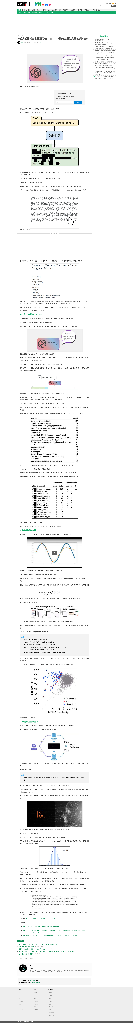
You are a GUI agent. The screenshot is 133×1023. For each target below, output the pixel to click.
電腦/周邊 (65, 10)
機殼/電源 (54, 10)
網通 (60, 10)
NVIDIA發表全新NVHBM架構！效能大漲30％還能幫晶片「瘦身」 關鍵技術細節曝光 (104, 77)
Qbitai (21, 42)
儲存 (49, 10)
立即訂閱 (78, 102)
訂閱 (115, 3)
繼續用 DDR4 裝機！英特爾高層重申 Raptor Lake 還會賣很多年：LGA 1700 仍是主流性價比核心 (105, 52)
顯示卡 (39, 10)
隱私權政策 (26, 1021)
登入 (107, 3)
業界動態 (86, 10)
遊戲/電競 (72, 10)
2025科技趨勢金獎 (95, 10)
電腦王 (24, 4)
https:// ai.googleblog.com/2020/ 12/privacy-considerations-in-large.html (42, 926)
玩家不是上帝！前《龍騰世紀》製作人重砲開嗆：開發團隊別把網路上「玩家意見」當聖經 (46, 951)
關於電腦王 (20, 1021)
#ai (36, 959)
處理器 (28, 10)
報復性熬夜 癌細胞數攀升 (26, 946)
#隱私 (26, 959)
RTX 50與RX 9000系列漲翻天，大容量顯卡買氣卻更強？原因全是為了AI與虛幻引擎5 (104, 56)
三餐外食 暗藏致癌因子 (26, 954)
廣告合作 (39, 1021)
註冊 (110, 3)
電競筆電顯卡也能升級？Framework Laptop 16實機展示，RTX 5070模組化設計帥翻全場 (105, 68)
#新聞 (31, 959)
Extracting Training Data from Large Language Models (41, 918)
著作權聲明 (33, 1021)
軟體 (47, 12)
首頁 (18, 35)
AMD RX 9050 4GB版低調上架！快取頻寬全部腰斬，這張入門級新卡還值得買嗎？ (105, 64)
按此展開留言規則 (35, 982)
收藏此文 (41, 42)
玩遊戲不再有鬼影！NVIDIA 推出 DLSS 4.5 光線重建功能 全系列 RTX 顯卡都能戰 (104, 47)
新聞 (19, 10)
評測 (23, 10)
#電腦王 (20, 959)
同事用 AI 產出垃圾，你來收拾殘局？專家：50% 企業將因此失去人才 (40, 944)
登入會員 (32, 980)
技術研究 (52, 12)
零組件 (19, 12)
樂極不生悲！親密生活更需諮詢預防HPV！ (32, 949)
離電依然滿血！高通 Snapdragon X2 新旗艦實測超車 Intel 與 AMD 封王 (105, 40)
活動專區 (79, 10)
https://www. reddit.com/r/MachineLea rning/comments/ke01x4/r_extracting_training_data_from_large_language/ (53, 935)
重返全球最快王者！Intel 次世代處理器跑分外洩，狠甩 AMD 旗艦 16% (104, 43)
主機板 (33, 10)
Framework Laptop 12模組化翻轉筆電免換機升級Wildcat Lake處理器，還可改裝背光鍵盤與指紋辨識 (105, 73)
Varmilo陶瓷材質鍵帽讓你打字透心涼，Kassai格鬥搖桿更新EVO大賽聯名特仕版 (104, 60)
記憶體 (44, 10)
